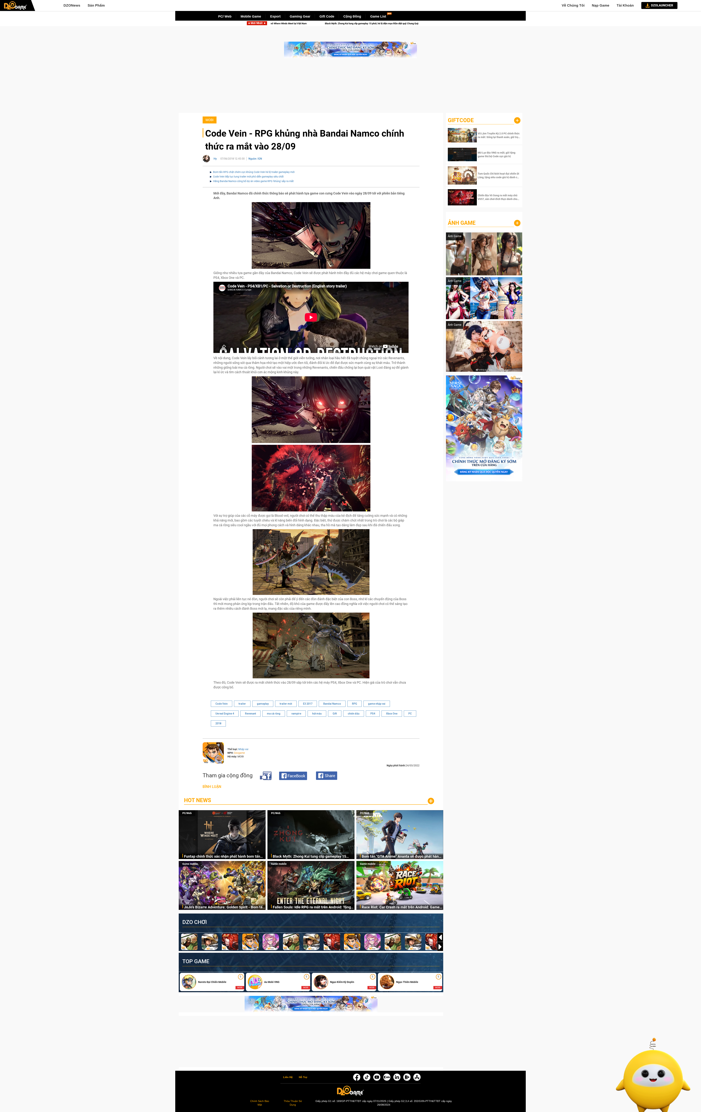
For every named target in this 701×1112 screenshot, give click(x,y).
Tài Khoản (625, 5)
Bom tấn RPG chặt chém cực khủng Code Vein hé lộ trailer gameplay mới (253, 172)
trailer (242, 703)
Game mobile (190, 863)
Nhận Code (498, 135)
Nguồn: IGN (255, 158)
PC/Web (187, 813)
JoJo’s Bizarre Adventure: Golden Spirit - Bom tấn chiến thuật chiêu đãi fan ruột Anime (289, 23)
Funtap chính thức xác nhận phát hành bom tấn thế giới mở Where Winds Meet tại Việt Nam (222, 856)
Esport (275, 16)
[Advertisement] (350, 87)
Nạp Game (600, 5)
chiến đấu (353, 713)
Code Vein (221, 703)
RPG (354, 703)
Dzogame (239, 752)
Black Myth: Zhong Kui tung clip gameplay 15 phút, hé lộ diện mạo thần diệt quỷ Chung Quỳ (309, 856)
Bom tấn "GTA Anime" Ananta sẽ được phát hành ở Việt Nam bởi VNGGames (401, 856)
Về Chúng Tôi (573, 5)
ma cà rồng (273, 713)
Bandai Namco (332, 703)
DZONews (72, 5)
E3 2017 (307, 703)
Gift (335, 713)
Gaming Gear (300, 16)
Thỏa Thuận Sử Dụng (293, 1103)
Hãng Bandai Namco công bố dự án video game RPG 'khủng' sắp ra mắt (253, 181)
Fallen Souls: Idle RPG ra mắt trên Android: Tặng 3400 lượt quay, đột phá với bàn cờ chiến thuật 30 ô (404, 23)
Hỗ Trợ (303, 1077)
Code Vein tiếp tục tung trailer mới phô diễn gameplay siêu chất (248, 176)
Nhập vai (243, 749)
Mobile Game (251, 16)
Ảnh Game (462, 223)
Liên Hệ (288, 1077)
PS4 (372, 713)
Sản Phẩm (96, 5)
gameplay (263, 703)
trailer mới (286, 703)
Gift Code (326, 16)
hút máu (317, 713)
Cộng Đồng (352, 16)
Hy (215, 158)
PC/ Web (224, 16)
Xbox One (391, 713)
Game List (378, 16)
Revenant (250, 713)
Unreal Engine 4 (224, 713)
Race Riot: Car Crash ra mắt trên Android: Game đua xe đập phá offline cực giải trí (401, 907)
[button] (440, 946)
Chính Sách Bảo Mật (259, 1103)
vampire (296, 713)
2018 (218, 723)
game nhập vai (376, 703)
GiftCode (461, 120)
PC (410, 713)
